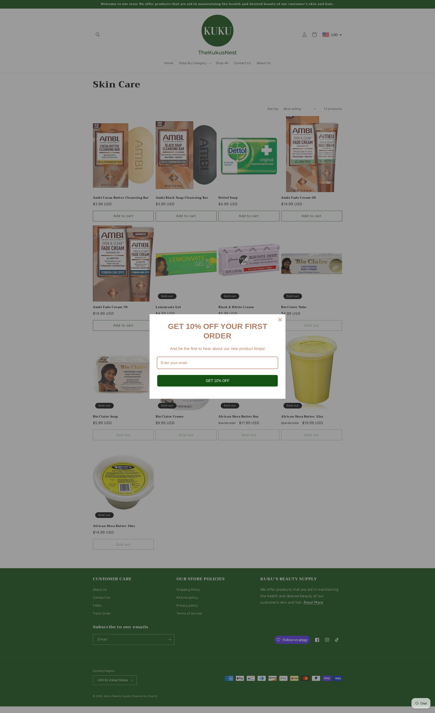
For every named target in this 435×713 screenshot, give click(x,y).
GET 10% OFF (218, 381)
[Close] (280, 319)
